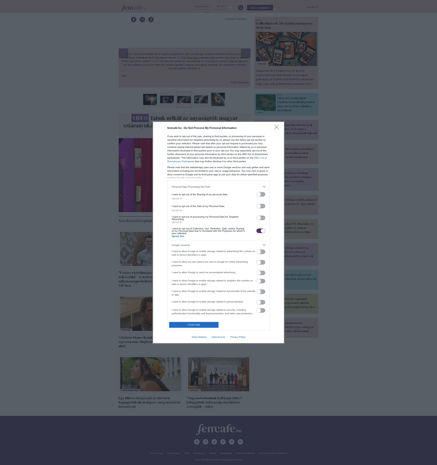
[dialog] (218, 232)
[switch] (260, 194)
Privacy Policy (237, 337)
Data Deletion (199, 337)
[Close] (277, 128)
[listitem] (218, 187)
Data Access (218, 337)
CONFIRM (194, 325)
